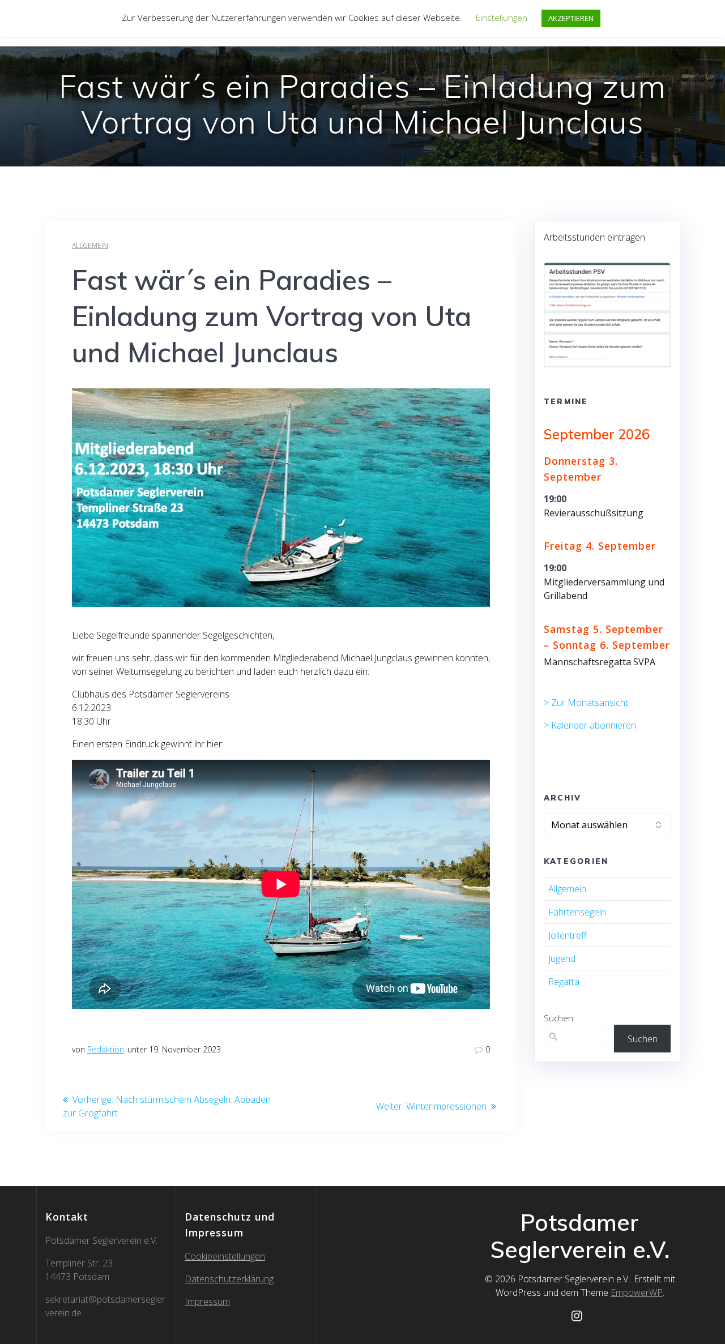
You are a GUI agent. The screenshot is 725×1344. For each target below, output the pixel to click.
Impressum (207, 1301)
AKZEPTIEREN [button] (571, 18)
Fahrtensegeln (577, 912)
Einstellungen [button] (501, 17)
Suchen (558, 1018)
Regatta (563, 981)
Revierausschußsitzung (593, 513)
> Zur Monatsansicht (586, 702)
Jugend (561, 958)
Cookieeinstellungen (225, 1256)
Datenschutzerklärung (229, 1279)
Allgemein (90, 245)
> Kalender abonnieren (590, 725)
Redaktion (105, 1049)
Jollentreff (567, 935)
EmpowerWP (637, 1292)
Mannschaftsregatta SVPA (599, 662)
